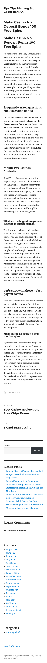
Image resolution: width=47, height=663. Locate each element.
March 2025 (11, 606)
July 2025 (10, 593)
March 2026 (12, 566)
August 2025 (12, 590)
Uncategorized (13, 632)
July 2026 (10, 553)
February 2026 (13, 569)
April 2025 (11, 603)
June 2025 (11, 596)
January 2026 (12, 573)
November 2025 (13, 580)
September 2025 (14, 586)
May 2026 (11, 559)
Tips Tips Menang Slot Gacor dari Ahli (20, 10)
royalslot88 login (12, 646)
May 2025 (10, 600)
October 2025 (12, 583)
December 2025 (13, 576)
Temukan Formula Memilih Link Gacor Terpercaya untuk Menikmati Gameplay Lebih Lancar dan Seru (24, 497)
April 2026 (11, 563)
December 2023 (13, 610)
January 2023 (12, 613)
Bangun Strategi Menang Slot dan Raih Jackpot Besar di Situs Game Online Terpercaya (24, 474)
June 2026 (11, 556)
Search (7, 445)
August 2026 (12, 549)
